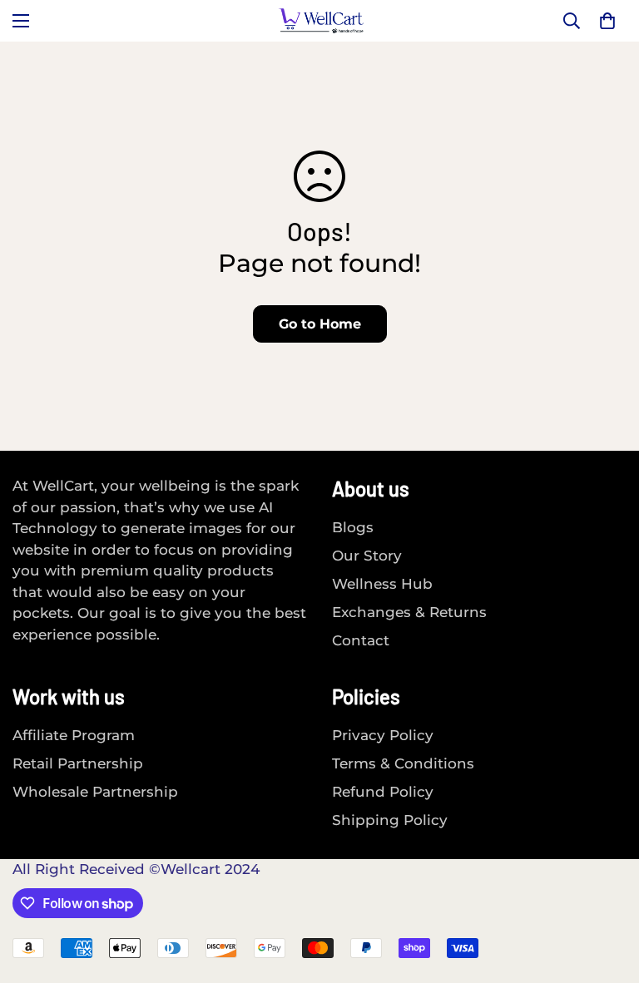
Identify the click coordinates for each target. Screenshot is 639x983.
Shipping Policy (390, 820)
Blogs (353, 527)
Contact (360, 640)
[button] (607, 21)
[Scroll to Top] (606, 892)
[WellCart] (320, 21)
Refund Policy (382, 791)
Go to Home (320, 324)
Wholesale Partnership (95, 791)
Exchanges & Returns (409, 612)
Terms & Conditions (403, 763)
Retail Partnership (77, 763)
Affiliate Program (73, 735)
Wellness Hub (382, 583)
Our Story (367, 555)
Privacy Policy (382, 735)
